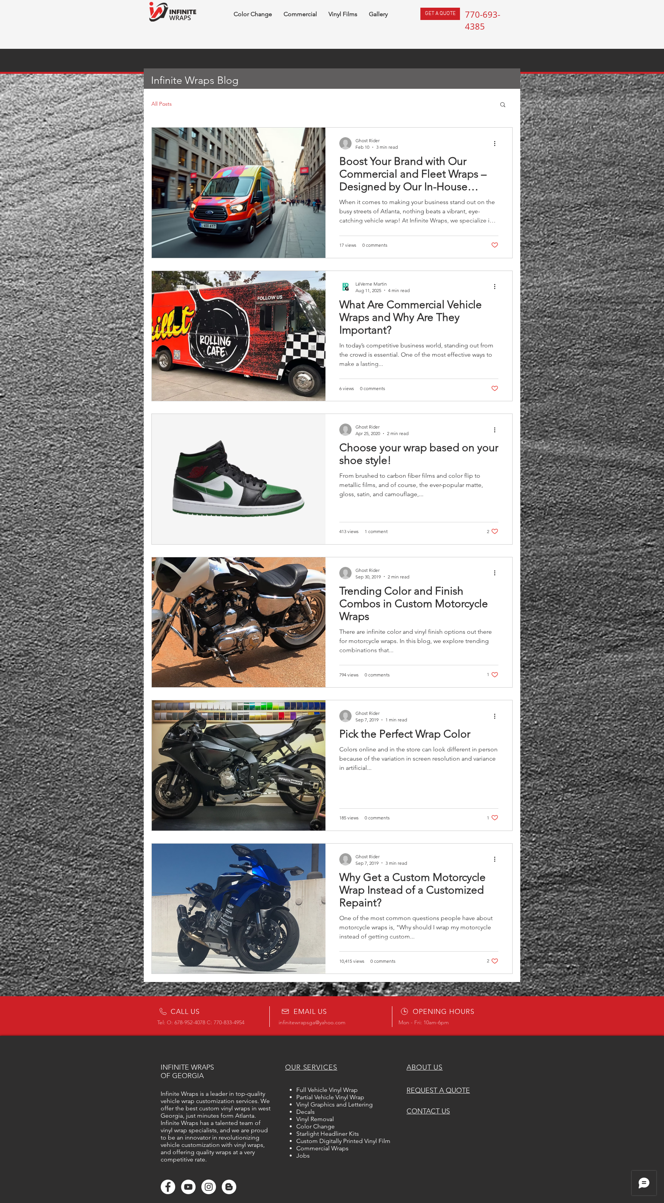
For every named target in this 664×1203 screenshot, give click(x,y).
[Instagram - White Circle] (208, 1187)
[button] (502, 105)
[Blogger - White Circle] (229, 1187)
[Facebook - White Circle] (168, 1187)
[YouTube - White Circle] (188, 1187)
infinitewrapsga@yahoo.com (312, 1022)
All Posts (161, 103)
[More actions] (497, 143)
